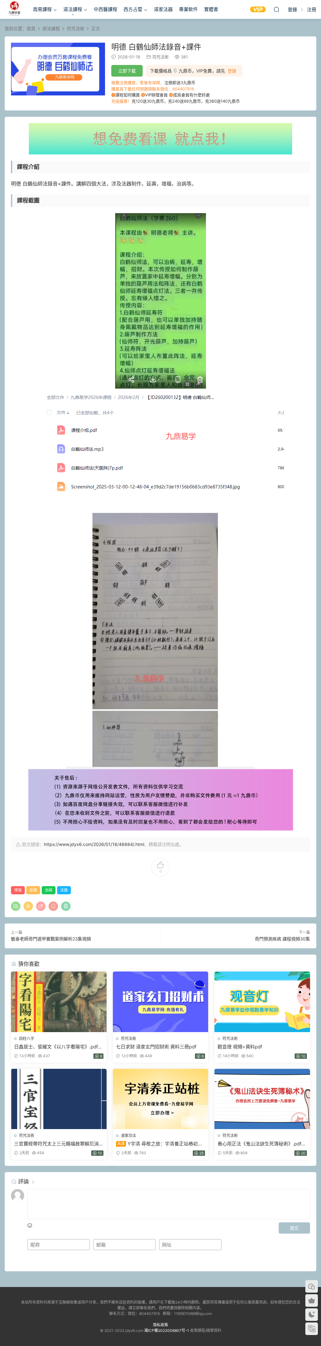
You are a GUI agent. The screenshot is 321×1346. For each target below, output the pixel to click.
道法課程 (72, 9)
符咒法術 (160, 56)
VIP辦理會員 (156, 94)
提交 (294, 1227)
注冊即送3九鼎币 (179, 82)
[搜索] (276, 9)
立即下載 (127, 70)
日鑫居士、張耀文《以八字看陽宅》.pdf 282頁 (56, 1047)
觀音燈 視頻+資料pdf (240, 1047)
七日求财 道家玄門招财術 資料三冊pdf (156, 1047)
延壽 (33, 890)
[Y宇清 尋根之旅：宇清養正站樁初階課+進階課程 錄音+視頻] (160, 1099)
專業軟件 (188, 9)
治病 (48, 890)
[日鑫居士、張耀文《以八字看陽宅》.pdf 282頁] (59, 1002)
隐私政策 (160, 1324)
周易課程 (42, 9)
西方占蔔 (133, 9)
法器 (64, 890)
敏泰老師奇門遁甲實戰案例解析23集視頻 (51, 938)
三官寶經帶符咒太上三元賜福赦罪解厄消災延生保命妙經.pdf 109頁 (56, 1144)
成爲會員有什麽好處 (191, 94)
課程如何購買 (127, 94)
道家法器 (163, 9)
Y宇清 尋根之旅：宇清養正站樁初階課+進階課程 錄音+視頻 (159, 1144)
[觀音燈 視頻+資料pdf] (262, 1002)
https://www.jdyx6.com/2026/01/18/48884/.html (94, 844)
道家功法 (128, 1135)
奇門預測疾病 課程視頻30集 (282, 938)
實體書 (211, 9)
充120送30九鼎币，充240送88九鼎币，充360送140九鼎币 (186, 101)
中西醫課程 (105, 9)
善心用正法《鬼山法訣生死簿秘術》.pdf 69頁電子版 (259, 1144)
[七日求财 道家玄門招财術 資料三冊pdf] (160, 1002)
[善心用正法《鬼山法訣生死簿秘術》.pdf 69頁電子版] (262, 1099)
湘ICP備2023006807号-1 (166, 1330)
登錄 (232, 71)
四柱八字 (26, 1038)
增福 (18, 890)
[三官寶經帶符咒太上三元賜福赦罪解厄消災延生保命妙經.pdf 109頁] (59, 1099)
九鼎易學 (14, 9)
